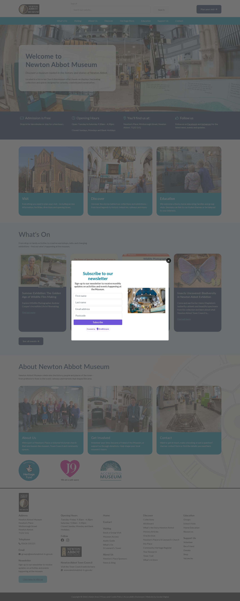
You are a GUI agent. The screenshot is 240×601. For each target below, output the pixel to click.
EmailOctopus (104, 329)
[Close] (168, 260)
